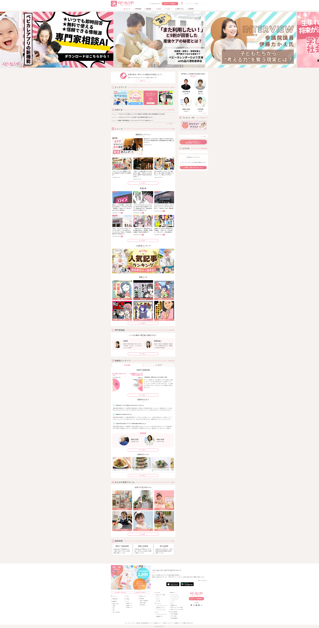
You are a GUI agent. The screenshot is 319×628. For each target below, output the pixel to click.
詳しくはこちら (202, 580)
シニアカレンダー (175, 599)
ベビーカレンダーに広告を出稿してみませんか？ (193, 142)
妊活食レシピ (129, 607)
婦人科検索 (142, 604)
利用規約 (184, 623)
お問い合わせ (190, 623)
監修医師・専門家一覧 (141, 592)
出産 (113, 608)
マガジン (158, 599)
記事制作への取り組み (121, 592)
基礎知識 (148, 9)
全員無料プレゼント (160, 607)
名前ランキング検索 (160, 594)
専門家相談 (138, 9)
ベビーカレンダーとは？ (130, 623)
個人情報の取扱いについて (147, 623)
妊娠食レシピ (129, 605)
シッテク (173, 601)
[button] (112, 98)
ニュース (128, 9)
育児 (113, 610)
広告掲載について (178, 623)
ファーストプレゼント (161, 609)
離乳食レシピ (129, 603)
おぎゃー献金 (174, 616)
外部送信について (158, 623)
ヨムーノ (172, 603)
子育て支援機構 (174, 614)
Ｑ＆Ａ (159, 9)
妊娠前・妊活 (115, 603)
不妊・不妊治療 (115, 612)
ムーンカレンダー (174, 594)
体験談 (127, 598)
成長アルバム (180, 9)
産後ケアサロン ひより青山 (176, 607)
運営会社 (138, 623)
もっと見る (142, 183)
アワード (158, 596)
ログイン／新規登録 (170, 3)
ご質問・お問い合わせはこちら (193, 167)
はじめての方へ (156, 3)
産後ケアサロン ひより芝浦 (176, 609)
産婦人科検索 (143, 602)
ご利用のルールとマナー (193, 157)
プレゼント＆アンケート (161, 605)
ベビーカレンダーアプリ (161, 614)
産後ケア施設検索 (144, 600)
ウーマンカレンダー (175, 596)
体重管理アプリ (159, 616)
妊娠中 (113, 605)
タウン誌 (158, 601)
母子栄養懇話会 (174, 618)
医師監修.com (174, 605)
